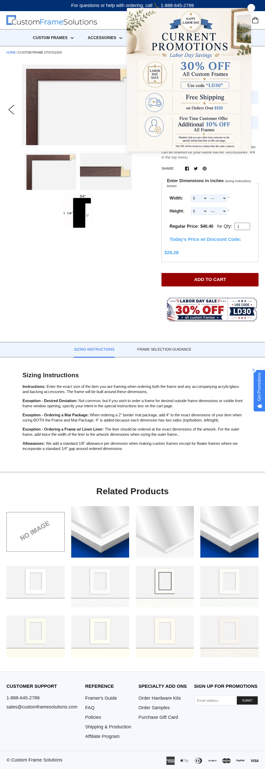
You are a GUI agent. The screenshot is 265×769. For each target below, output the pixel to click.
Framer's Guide (101, 698)
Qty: (228, 226)
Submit (247, 700)
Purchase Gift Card (158, 717)
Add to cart (210, 279)
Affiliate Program (102, 736)
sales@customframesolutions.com (41, 706)
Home (11, 52)
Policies (93, 717)
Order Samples (154, 707)
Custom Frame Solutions (36, 760)
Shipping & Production (108, 726)
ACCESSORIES (102, 37)
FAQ (89, 707)
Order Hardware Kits (159, 698)
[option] (78, 105)
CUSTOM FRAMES (51, 37)
